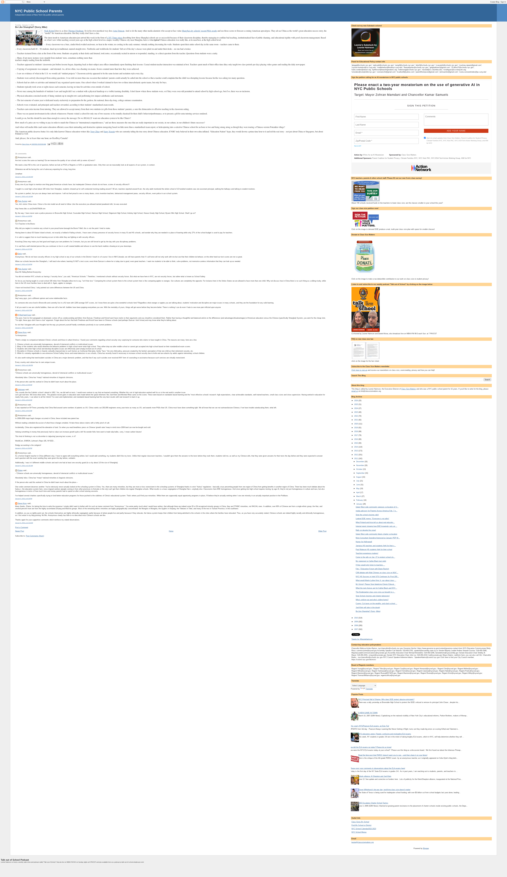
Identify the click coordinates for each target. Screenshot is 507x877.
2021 (356, 420)
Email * (359, 131)
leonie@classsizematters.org (362, 842)
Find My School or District (361, 825)
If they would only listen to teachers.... (370, 565)
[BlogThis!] (54, 143)
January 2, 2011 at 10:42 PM (24, 327)
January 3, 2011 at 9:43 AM (23, 410)
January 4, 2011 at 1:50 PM (23, 448)
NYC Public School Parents (38, 11)
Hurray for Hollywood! (364, 542)
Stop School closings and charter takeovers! (373, 596)
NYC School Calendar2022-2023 (363, 829)
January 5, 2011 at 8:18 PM (23, 498)
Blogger (426, 848)
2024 (356, 408)
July (358, 481)
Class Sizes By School (360, 822)
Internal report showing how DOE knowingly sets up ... (376, 526)
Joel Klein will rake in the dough (368, 607)
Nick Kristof (49, 30)
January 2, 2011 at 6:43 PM (23, 290)
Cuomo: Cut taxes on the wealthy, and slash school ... (376, 604)
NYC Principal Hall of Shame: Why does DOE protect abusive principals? (386, 699)
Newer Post (19, 531)
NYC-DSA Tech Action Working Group (445, 158)
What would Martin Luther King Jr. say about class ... (376, 580)
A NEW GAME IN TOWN (367, 713)
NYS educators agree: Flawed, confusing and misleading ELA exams (384, 734)
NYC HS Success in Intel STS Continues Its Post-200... (377, 577)
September (360, 473)
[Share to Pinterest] (62, 143)
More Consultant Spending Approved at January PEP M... (378, 538)
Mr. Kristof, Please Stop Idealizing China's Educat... (375, 584)
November (360, 465)
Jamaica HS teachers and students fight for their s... (376, 546)
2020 (356, 424)
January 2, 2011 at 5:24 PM (23, 264)
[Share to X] (57, 143)
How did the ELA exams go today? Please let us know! (370, 747)
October (359, 469)
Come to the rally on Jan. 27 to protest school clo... (375, 557)
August (359, 477)
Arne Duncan (118, 30)
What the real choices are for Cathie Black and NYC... (376, 588)
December (360, 462)
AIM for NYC (466, 158)
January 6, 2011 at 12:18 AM (24, 523)
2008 (356, 625)
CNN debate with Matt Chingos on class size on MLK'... (377, 573)
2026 (356, 401)
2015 (356, 443)
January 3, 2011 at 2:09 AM (23, 385)
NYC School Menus (359, 832)
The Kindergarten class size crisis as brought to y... (375, 592)
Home (171, 531)
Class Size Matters (409, 155)
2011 (356, 459)
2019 (356, 428)
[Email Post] (48, 144)
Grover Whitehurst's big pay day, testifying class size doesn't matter (384, 790)
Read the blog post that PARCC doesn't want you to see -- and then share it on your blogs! (392, 755)
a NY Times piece (115, 37)
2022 (356, 416)
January (359, 504)
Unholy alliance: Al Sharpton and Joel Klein (374, 776)
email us (354, 391)
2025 (356, 404)
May (358, 488)
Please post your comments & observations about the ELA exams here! (377, 768)
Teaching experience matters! (367, 553)
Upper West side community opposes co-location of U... (377, 507)
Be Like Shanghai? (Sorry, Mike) (368, 611)
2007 (356, 629)
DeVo (20, 254)
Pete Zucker (22, 201)
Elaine (20, 470)
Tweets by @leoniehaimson (361, 639)
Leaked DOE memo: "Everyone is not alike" (372, 519)
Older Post (322, 531)
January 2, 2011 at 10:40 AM (24, 177)
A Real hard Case (24, 315)
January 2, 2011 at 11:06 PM (24, 365)
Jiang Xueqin (109, 131)
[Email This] (52, 143)
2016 (356, 439)
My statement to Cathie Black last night (371, 561)
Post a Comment (21, 527)
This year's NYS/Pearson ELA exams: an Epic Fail (369, 726)
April (358, 492)
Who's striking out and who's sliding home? (372, 600)
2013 (356, 451)
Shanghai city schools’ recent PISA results (199, 30)
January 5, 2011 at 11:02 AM (24, 465)
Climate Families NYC (409, 158)
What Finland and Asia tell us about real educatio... (375, 522)
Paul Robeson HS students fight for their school (374, 550)
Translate (369, 689)
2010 (356, 618)
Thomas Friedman (75, 30)
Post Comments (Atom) (35, 536)
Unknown (21, 390)
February (359, 500)
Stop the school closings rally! (367, 515)
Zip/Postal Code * (363, 139)
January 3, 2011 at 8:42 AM (23, 400)
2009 (356, 622)
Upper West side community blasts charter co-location (376, 534)
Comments (430, 115)
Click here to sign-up (359, 370)
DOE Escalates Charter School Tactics (373, 803)
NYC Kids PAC (424, 158)
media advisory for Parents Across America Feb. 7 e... (376, 511)
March (359, 496)
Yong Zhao (95, 131)
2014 (356, 447)
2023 (356, 412)
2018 (356, 431)
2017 (356, 435)
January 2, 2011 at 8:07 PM (23, 310)
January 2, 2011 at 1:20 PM (23, 216)
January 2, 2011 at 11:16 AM (24, 196)
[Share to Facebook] (59, 143)
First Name (360, 115)
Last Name (360, 123)
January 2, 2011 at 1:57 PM (23, 249)
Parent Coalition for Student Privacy (386, 158)
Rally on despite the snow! (366, 530)
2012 (356, 455)
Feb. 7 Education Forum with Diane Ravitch (372, 569)
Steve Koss (22, 332)
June (358, 485)
